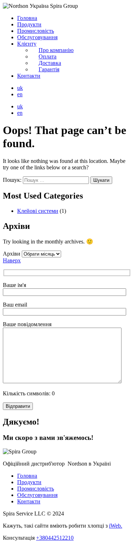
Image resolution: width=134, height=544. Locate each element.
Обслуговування (37, 37)
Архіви (11, 254)
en (20, 94)
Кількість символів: (29, 393)
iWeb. (115, 526)
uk (20, 88)
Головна (27, 18)
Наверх (12, 260)
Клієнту (26, 44)
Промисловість (35, 31)
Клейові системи (37, 211)
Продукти (29, 24)
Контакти (28, 76)
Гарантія (49, 69)
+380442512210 (55, 538)
